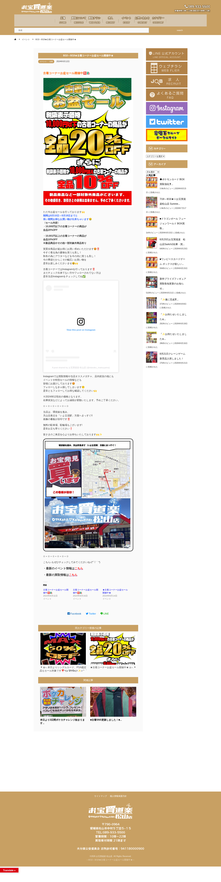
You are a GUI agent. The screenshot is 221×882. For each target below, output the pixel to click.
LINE (106, 613)
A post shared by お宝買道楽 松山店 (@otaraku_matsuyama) (81, 367)
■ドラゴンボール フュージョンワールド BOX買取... (173, 223)
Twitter (92, 613)
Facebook (75, 613)
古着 (51, 61)
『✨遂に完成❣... (169, 299)
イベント (43, 61)
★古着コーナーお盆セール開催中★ (109, 667)
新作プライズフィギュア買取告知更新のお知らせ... (173, 284)
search (180, 30)
